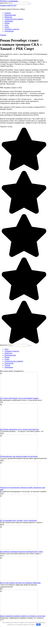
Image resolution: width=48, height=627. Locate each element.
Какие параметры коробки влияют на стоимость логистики (22, 616)
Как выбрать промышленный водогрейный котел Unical (21, 551)
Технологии (9, 31)
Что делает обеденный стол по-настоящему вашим (19, 398)
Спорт (6, 27)
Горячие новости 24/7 (8, 5)
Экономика (8, 21)
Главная (7, 13)
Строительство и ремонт (13, 19)
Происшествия (10, 15)
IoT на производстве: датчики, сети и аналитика (18, 520)
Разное (7, 23)
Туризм (7, 365)
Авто (6, 25)
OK (38, 624)
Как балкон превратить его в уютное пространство (19, 429)
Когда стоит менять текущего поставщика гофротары (20, 583)
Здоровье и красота (11, 29)
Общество (8, 17)
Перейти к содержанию (9, 1)
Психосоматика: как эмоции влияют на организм (19, 456)
